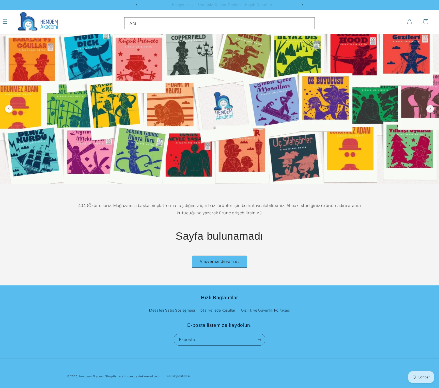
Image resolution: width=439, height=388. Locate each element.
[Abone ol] (259, 340)
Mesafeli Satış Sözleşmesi (172, 310)
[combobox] (219, 23)
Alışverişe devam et (219, 261)
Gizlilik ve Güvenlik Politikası (265, 310)
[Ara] (309, 23)
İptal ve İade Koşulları (218, 310)
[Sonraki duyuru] (302, 5)
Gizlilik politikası (178, 376)
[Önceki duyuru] (136, 5)
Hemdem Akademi (92, 376)
